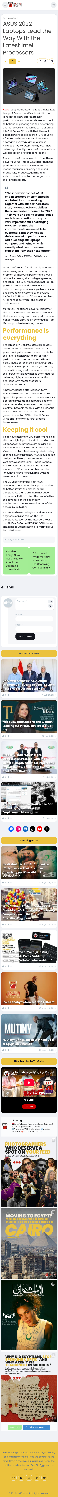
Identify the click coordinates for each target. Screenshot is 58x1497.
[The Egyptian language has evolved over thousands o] (29, 1387)
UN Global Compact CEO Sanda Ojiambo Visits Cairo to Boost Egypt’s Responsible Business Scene (29, 685)
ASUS (6, 109)
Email (19, 624)
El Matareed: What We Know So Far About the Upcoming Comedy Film (41, 560)
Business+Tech (10, 18)
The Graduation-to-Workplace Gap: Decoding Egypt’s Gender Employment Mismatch (28, 808)
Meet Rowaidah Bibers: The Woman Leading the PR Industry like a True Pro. (28, 726)
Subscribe (29, 1106)
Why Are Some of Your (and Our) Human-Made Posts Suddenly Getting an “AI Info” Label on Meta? (27, 956)
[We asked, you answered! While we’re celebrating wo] (29, 1172)
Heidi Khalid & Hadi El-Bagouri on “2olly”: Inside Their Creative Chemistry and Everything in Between (26, 870)
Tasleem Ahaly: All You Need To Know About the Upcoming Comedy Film (14, 560)
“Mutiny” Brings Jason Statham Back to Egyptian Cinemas (29, 1042)
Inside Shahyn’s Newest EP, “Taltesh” (29, 1002)
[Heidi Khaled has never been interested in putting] (29, 1315)
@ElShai (29, 1100)
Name (19, 614)
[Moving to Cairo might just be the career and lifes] (29, 1243)
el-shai (7, 587)
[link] (51, 61)
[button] (5, 5)
